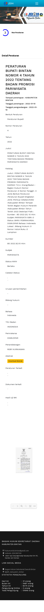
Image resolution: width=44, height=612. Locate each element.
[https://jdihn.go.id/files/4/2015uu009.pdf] (21, 468)
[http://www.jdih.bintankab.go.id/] (27, 471)
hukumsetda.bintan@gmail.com (17, 551)
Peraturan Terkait (14, 368)
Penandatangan (13, 344)
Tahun (8, 137)
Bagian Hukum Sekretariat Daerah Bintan (20, 569)
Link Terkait (30, 33)
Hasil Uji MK (11, 397)
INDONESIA (12, 327)
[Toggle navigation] (36, 3)
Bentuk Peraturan (14, 114)
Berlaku (11, 266)
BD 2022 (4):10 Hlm (16, 243)
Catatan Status (13, 273)
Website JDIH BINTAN (13, 553)
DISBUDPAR (12, 338)
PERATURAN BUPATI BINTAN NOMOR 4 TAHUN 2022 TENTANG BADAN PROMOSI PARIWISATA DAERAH (21, 157)
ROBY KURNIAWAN (16, 349)
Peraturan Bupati (15, 119)
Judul (8, 148)
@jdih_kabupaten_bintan (14, 572)
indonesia (11, 315)
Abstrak (9, 356)
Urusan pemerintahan (16, 289)
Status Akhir (11, 261)
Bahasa (9, 311)
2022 (9, 142)
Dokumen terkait (13, 384)
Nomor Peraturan (14, 126)
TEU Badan (11, 322)
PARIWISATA (13, 255)
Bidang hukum (12, 300)
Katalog (9, 168)
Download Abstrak (15, 361)
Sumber (9, 239)
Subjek (9, 250)
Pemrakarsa (11, 333)
